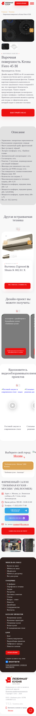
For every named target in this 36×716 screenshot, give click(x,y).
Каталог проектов (14, 614)
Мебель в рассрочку (14, 574)
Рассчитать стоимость (17, 284)
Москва (18, 455)
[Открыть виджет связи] (30, 710)
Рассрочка (11, 592)
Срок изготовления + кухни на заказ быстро (16, 666)
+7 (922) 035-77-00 (19, 505)
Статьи (9, 597)
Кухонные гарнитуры (15, 620)
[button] (32, 30)
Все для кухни (12, 576)
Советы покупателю (15, 639)
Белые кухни (12, 625)
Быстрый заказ (18, 112)
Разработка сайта (18, 703)
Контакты (10, 610)
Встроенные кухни (14, 618)
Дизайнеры (11, 605)
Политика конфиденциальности (17, 691)
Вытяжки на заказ (11, 263)
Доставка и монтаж (14, 594)
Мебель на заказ (13, 568)
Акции (9, 589)
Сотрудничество (13, 607)
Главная (4, 12)
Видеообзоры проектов (16, 641)
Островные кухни (14, 623)
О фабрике (11, 584)
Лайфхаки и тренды (14, 644)
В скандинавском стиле (16, 628)
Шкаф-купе (11, 571)
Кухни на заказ (13, 566)
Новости (10, 602)
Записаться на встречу (18, 531)
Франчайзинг (21, 3)
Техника (11, 12)
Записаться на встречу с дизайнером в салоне (15, 351)
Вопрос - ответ (12, 600)
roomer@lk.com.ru (21, 524)
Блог (8, 636)
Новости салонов (13, 646)
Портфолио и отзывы (15, 587)
